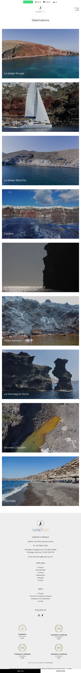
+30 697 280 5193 (48, 552)
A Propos (40, 567)
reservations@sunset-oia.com (42, 557)
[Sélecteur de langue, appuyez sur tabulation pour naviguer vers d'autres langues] (55, 2)
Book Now (61, 671)
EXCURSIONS (40, 570)
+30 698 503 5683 (50, 550)
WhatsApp (28, 2)
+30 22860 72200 (42, 546)
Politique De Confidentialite (40, 599)
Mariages (40, 578)
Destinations (40, 575)
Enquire (47, 2)
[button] (76, 9)
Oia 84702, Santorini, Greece (43, 541)
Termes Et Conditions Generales (41, 596)
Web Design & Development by (60, 668)
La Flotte (40, 573)
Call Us (38, 2)
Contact (40, 580)
